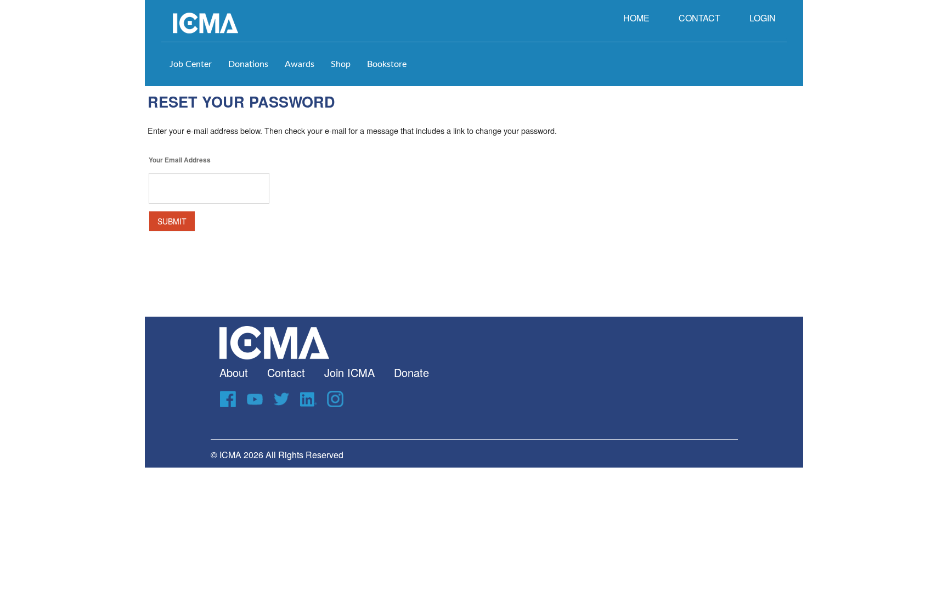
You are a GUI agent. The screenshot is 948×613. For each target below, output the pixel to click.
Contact (286, 372)
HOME (636, 18)
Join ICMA (349, 372)
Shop (341, 64)
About (233, 372)
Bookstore (387, 64)
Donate (411, 372)
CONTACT (699, 18)
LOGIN (762, 18)
